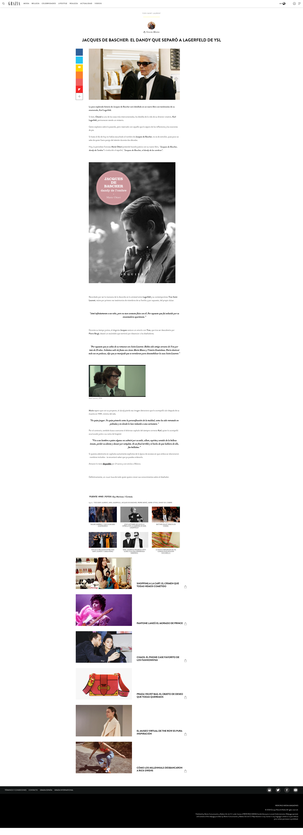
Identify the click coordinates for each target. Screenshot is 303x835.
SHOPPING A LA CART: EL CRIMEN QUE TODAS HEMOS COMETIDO (158, 585)
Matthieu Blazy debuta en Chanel (166, 525)
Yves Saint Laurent (151, 13)
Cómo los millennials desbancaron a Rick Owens (159, 769)
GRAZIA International (63, 790)
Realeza (74, 3)
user (294, 3)
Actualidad (86, 3)
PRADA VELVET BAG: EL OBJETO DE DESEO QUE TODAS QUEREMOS (160, 695)
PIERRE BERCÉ (142, 503)
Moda (26, 3)
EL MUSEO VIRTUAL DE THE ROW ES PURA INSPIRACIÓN (159, 732)
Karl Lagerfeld (114, 503)
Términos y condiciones (15, 790)
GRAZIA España (46, 790)
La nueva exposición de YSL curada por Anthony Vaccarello (166, 551)
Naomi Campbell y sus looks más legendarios (103, 525)
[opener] (299, 3)
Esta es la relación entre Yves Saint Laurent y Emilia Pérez (102, 550)
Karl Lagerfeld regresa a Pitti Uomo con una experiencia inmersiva (134, 551)
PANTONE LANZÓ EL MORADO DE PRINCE (160, 623)
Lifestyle (62, 3)
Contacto (33, 790)
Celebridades (49, 3)
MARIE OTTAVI (153, 503)
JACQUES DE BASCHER (129, 503)
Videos (98, 3)
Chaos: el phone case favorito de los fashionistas (158, 659)
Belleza (36, 3)
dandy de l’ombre (165, 503)
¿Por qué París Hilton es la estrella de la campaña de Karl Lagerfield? (134, 526)
